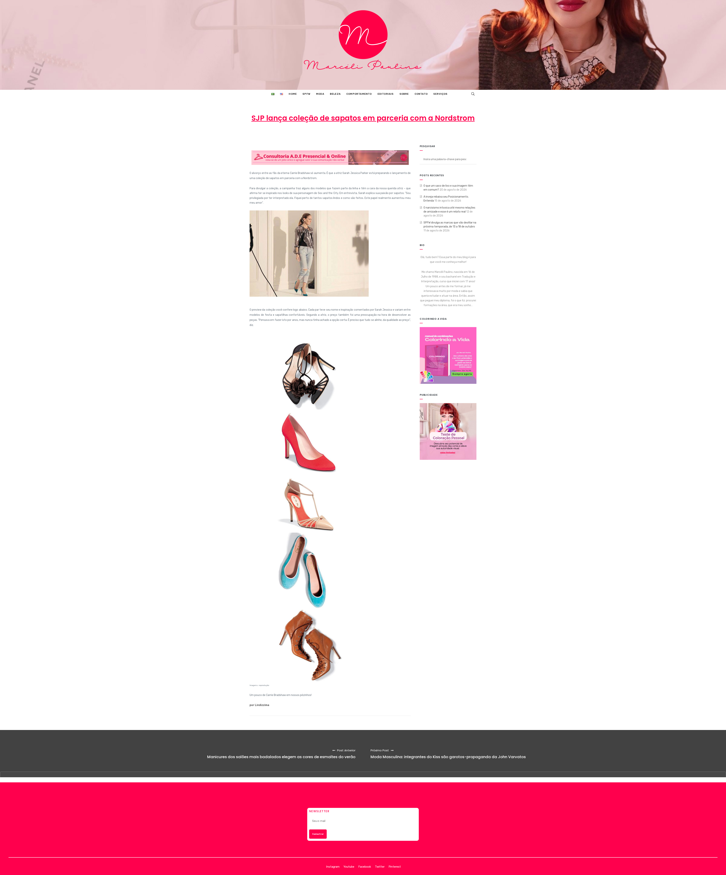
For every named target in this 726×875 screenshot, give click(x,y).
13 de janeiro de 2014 (364, 133)
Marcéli (335, 133)
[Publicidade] (448, 431)
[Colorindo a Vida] (448, 355)
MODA (394, 133)
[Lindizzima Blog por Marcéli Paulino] (363, 45)
